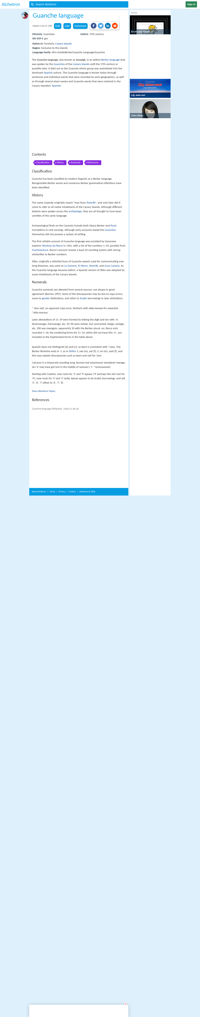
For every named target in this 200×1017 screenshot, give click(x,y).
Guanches (59, 64)
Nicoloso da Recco (52, 337)
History (60, 202)
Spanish (48, 73)
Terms (52, 994)
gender (46, 389)
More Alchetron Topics (43, 561)
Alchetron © (87, 994)
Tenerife (90, 242)
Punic (113, 316)
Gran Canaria (111, 357)
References (93, 202)
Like (67, 25)
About (39, 994)
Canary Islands (63, 43)
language (115, 60)
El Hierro (83, 357)
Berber (105, 60)
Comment (80, 25)
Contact (72, 994)
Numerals (75, 202)
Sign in (191, 4)
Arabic (83, 389)
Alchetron (11, 4)
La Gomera (70, 357)
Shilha (72, 521)
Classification (43, 202)
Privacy (62, 994)
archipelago (75, 251)
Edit (57, 25)
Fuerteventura (40, 341)
